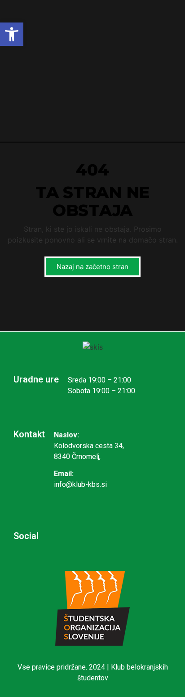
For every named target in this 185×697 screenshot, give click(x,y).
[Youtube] (125, 536)
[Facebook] (95, 536)
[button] (11, 34)
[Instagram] (66, 536)
